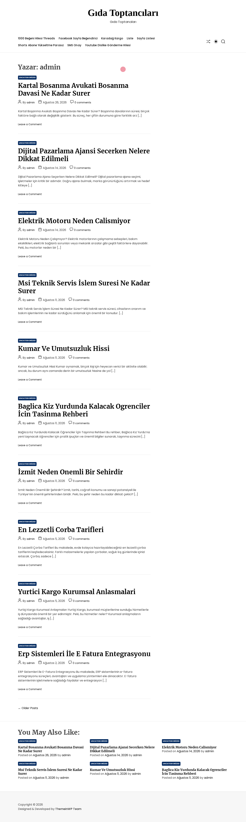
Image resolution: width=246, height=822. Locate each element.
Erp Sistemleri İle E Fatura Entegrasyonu (84, 654)
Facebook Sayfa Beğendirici (78, 38)
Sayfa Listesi (146, 38)
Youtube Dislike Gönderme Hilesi (108, 45)
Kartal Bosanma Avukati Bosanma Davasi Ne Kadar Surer (73, 89)
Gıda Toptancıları (123, 13)
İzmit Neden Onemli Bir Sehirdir (70, 472)
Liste (130, 38)
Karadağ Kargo (112, 38)
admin (31, 102)
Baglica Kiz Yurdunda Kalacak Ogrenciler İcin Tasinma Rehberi (84, 410)
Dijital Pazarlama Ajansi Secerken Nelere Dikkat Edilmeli (84, 155)
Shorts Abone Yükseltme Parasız (41, 45)
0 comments (83, 102)
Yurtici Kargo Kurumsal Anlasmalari (76, 592)
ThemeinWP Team (68, 809)
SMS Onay (74, 45)
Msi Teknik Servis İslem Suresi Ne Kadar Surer (84, 287)
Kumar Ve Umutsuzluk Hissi (63, 349)
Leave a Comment (30, 124)
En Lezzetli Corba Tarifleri (61, 530)
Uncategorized (27, 77)
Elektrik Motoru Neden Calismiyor (74, 221)
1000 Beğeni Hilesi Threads (36, 38)
